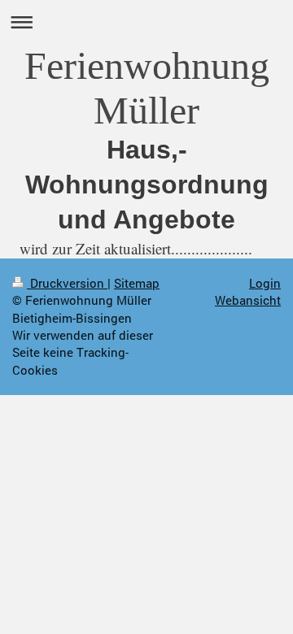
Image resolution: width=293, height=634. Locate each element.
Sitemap (137, 283)
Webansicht (248, 300)
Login (265, 283)
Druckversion (67, 283)
